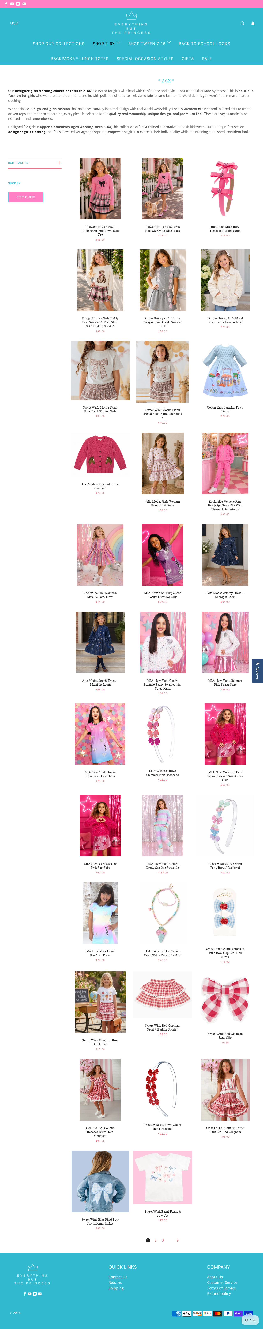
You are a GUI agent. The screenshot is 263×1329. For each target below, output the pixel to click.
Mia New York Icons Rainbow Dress (100, 953)
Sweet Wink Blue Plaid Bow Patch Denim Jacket (100, 1221)
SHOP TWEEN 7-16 (147, 43)
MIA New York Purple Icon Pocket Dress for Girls (162, 595)
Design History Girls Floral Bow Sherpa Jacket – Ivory (225, 320)
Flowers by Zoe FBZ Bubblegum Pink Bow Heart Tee (100, 230)
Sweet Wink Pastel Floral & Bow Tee (163, 1213)
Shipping (116, 1287)
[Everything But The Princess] (132, 23)
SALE (207, 58)
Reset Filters (26, 197)
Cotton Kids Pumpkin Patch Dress (225, 409)
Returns (115, 1282)
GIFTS (188, 58)
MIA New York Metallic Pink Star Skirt (100, 866)
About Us (215, 1276)
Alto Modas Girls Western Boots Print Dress (163, 503)
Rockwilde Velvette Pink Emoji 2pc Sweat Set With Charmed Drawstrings (225, 505)
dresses (204, 109)
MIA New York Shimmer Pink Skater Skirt (225, 682)
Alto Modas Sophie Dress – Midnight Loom (100, 682)
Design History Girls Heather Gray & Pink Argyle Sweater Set (163, 322)
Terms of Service (221, 1287)
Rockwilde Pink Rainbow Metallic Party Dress (100, 595)
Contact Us (117, 1276)
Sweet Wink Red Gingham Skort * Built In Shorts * (162, 1027)
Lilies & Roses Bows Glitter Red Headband (162, 1126)
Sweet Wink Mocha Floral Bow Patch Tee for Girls (100, 409)
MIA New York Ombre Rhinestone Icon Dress (100, 774)
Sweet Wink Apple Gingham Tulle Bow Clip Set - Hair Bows (225, 952)
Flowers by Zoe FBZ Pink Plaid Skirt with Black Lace (163, 229)
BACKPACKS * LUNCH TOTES (79, 58)
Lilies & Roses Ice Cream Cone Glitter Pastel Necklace (162, 953)
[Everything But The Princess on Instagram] (19, 5)
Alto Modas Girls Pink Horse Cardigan (100, 486)
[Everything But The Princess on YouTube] (13, 5)
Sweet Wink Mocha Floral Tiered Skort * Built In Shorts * (162, 414)
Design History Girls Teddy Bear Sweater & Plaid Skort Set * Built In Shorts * (100, 322)
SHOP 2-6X (104, 43)
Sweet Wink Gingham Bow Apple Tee (100, 1042)
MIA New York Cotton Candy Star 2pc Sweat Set (163, 866)
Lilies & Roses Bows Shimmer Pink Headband (162, 773)
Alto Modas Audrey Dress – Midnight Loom (225, 595)
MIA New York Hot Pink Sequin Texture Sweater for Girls (225, 776)
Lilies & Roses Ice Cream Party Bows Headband (225, 866)
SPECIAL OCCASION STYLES (145, 58)
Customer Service (222, 1282)
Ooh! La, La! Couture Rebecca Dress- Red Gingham (100, 1132)
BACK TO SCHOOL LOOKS (204, 43)
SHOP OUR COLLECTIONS (59, 43)
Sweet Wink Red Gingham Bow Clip (225, 1036)
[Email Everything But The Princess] (25, 5)
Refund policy (219, 1293)
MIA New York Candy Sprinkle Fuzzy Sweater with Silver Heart (162, 684)
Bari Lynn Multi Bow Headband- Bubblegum (225, 229)
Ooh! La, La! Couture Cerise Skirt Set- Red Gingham (225, 1130)
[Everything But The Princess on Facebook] (7, 5)
